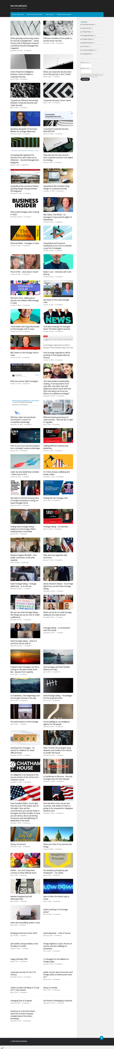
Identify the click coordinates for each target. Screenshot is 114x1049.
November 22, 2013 (16, 977)
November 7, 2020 (15, 823)
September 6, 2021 (48, 632)
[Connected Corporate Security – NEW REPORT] (58, 118)
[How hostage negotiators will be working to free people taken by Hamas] (58, 342)
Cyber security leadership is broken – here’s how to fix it (24, 473)
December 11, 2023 (48, 191)
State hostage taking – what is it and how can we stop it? (23, 642)
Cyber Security (86, 28)
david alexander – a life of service (56, 933)
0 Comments (27, 50)
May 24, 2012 (47, 979)
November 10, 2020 (49, 781)
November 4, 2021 (48, 617)
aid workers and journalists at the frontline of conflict (24, 944)
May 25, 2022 (14, 534)
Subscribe (85, 79)
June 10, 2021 (47, 700)
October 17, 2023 (15, 305)
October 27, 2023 (15, 245)
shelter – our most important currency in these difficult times (23, 871)
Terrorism (85, 46)
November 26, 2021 (16, 588)
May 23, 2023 (14, 450)
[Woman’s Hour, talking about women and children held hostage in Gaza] (25, 287)
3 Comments (56, 951)
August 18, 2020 (48, 849)
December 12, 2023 (16, 193)
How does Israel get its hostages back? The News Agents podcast (56, 327)
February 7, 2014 (48, 964)
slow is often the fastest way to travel (56, 897)
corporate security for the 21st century (23, 973)
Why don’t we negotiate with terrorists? (55, 556)
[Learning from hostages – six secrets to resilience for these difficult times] (25, 737)
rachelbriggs (18, 5)
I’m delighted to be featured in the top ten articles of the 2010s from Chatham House (24, 777)
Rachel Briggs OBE (18, 14)
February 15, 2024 (15, 134)
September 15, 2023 (16, 424)
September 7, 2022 (48, 477)
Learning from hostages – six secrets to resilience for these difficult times (22, 750)
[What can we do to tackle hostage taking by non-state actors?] (58, 602)
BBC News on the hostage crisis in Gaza (24, 353)
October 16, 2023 (48, 304)
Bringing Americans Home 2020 (23, 933)
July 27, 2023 (47, 424)
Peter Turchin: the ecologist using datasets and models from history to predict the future (57, 750)
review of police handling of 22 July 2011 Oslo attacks (24, 988)
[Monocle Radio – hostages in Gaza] (25, 233)
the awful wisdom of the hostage (24, 721)
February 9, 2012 (15, 1003)
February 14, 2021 (48, 726)
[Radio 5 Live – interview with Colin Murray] (58, 261)
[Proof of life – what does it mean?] (25, 261)
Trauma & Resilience (88, 50)
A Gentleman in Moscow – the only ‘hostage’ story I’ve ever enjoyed (57, 777)
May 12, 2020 (47, 901)
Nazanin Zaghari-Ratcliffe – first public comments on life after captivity (23, 557)
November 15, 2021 (49, 591)
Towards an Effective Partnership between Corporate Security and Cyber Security (24, 103)
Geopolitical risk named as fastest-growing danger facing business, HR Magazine (24, 188)
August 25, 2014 (15, 948)
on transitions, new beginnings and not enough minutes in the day (25, 696)
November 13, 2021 (16, 619)
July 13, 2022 (47, 500)
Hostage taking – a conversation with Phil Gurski (56, 629)
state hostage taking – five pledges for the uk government (57, 696)
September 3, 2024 (48, 43)
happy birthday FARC (19, 959)
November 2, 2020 (15, 846)
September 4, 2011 (15, 1021)
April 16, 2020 (47, 914)
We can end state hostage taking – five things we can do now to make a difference (24, 615)
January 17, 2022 (48, 560)
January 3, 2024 (14, 165)
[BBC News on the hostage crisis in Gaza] (25, 342)
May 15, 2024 (14, 107)
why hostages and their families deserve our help (56, 668)
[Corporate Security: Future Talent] (58, 90)
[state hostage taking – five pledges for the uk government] (58, 685)
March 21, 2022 (14, 562)
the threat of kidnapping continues (57, 1000)
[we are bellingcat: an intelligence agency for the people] (58, 711)
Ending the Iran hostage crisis (55, 498)
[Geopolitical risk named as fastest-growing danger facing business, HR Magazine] (25, 176)
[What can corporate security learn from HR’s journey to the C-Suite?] (58, 61)
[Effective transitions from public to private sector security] (58, 28)
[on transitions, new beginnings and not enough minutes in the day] (25, 685)
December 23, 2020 (16, 755)
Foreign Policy (86, 32)
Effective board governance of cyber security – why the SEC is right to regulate (58, 419)
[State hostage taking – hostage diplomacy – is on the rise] (25, 573)
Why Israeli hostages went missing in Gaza (24, 213)
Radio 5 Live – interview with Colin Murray (57, 273)
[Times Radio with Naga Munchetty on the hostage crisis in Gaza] (25, 316)
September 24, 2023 (49, 396)
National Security (87, 43)
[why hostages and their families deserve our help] (58, 656)
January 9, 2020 (47, 935)
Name (84, 62)
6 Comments (56, 990)
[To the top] (102, 1038)
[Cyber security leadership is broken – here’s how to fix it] (25, 461)
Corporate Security (87, 24)
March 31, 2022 (47, 529)
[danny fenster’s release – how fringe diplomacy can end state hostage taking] (58, 573)
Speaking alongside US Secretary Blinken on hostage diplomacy (23, 130)
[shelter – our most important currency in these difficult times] (25, 860)
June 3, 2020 (14, 875)
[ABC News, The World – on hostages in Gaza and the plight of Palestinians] (58, 204)
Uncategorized (86, 54)
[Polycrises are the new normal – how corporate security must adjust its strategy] (58, 144)
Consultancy (49, 14)
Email (84, 68)
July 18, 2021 (47, 672)
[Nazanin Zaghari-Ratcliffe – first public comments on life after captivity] (25, 545)
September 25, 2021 (16, 646)
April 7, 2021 (14, 724)
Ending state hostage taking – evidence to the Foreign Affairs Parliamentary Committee (23, 529)
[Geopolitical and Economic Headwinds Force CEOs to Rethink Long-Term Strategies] (58, 233)
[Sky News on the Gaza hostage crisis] (58, 288)
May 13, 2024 (47, 103)
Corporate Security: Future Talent (57, 100)
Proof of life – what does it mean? (24, 272)
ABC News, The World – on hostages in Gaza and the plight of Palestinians (57, 217)
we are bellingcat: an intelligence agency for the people (56, 722)
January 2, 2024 (47, 162)
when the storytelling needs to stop (25, 922)
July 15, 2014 (47, 951)
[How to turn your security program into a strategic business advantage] (25, 435)
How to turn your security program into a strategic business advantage (25, 447)
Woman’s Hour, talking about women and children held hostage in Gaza (24, 300)
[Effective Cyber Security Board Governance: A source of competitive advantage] (25, 407)
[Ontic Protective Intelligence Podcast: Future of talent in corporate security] (25, 61)
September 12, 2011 (49, 1003)
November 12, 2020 (16, 782)
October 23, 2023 (48, 250)
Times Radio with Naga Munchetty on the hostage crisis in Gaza (24, 327)
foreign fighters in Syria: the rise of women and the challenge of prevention (57, 946)
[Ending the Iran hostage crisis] (58, 487)
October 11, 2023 (15, 383)
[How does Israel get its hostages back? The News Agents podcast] (58, 316)
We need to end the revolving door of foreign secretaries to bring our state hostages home (24, 500)
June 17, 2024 (14, 79)
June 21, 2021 (14, 700)
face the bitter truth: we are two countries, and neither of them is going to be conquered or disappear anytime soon (58, 807)
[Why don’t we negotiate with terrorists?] (58, 545)
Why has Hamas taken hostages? (24, 381)
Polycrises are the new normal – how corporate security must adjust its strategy (58, 157)
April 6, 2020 (14, 935)
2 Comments (27, 646)
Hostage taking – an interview (55, 526)
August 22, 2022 (15, 505)
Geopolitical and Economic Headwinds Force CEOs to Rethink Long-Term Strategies (57, 245)
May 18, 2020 (14, 901)
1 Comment (56, 76)
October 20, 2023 (15, 274)
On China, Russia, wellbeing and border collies (56, 473)
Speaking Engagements (64, 14)
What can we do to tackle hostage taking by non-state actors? (57, 613)
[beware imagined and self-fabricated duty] (25, 886)
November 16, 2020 (49, 755)
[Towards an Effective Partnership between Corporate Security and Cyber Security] (25, 90)
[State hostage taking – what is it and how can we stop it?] (25, 630)
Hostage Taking (87, 39)
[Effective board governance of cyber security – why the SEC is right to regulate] (58, 407)
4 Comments (27, 619)
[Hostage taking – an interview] (58, 516)
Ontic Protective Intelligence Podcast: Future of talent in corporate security (21, 74)
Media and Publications (34, 14)
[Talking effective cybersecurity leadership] (58, 435)
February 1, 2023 (48, 450)
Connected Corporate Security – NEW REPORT (56, 130)
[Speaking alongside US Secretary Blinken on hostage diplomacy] (25, 118)
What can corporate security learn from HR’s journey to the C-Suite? (57, 73)
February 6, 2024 (48, 134)
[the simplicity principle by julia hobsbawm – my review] (58, 860)
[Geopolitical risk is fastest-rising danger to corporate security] (58, 176)
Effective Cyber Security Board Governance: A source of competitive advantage (22, 419)
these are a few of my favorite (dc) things (57, 845)
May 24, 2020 (47, 875)
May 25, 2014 (14, 961)
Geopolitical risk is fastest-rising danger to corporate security (56, 187)
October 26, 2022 (15, 477)
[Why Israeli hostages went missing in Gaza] (25, 203)
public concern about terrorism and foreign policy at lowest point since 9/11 (58, 974)
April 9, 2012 (14, 992)
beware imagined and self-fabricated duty (21, 897)
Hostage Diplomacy (88, 35)
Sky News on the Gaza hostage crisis (56, 301)
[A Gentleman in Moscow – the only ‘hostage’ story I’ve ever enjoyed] (58, 766)
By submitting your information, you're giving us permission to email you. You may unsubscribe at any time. (91, 75)
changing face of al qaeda (21, 1000)
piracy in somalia (50, 987)
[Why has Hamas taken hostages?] (25, 371)
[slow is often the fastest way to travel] (58, 886)
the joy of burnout (18, 844)
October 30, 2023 (48, 222)
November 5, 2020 (48, 813)
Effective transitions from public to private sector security (57, 39)
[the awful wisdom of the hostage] (25, 711)
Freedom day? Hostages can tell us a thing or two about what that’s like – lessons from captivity (24, 669)
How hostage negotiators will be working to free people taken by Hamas (56, 355)
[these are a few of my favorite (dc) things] (58, 834)
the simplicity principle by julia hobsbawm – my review (55, 871)
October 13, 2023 (15, 331)
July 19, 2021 (14, 674)
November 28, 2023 (16, 217)
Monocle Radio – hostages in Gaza (24, 243)
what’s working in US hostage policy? (55, 910)
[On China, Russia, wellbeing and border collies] (58, 461)
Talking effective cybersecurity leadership (55, 447)
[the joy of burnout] (25, 834)
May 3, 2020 (13, 925)
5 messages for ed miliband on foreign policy (56, 960)
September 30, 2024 (16, 50)
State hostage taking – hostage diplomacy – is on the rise (23, 585)
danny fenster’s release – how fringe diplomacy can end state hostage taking (58, 586)
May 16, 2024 (47, 76)
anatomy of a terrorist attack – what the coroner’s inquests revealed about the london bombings (23, 1015)
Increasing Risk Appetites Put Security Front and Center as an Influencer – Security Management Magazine (24, 159)
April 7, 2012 (47, 990)
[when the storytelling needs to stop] (25, 912)
